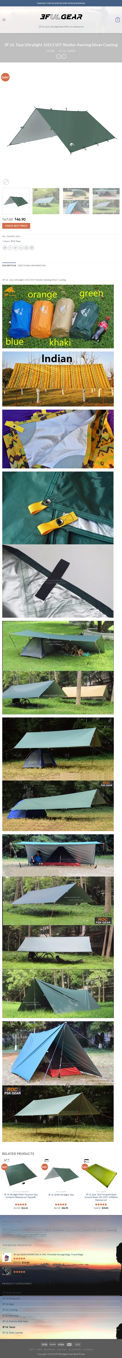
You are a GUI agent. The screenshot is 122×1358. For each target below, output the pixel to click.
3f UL (5, 1230)
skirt (101, 1230)
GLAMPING (88, 1349)
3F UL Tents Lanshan (12, 1332)
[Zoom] (6, 182)
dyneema (37, 1230)
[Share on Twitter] (15, 247)
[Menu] (4, 19)
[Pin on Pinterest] (26, 247)
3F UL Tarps (67, 51)
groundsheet (59, 1230)
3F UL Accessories (11, 1292)
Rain (94, 1230)
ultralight (34, 1234)
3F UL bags (8, 1303)
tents (26, 1234)
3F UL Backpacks (11, 1298)
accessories (15, 1230)
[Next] (113, 127)
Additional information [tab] (32, 265)
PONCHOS (62, 1349)
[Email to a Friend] (21, 247)
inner (69, 1230)
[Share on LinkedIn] (31, 247)
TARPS (39, 1349)
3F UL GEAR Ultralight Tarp (61, 1194)
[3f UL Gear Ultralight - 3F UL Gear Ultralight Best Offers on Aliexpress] (61, 17)
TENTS (32, 1349)
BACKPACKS (49, 1349)
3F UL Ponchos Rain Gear (15, 1321)
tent (19, 1234)
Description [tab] (9, 265)
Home (51, 51)
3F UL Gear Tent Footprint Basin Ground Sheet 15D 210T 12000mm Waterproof (101, 1197)
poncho (77, 1230)
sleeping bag (110, 1230)
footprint (47, 1230)
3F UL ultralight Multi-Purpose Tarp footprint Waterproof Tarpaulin (21, 1196)
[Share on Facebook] (10, 247)
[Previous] (8, 127)
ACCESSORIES (74, 1349)
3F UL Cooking (10, 1309)
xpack (43, 1234)
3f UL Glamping (10, 1315)
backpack (26, 1230)
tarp (5, 1234)
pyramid (86, 1230)
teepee (12, 1234)
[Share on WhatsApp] (5, 247)
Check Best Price (16, 225)
